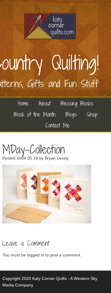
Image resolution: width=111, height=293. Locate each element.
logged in (35, 255)
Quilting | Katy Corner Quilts (49, 26)
